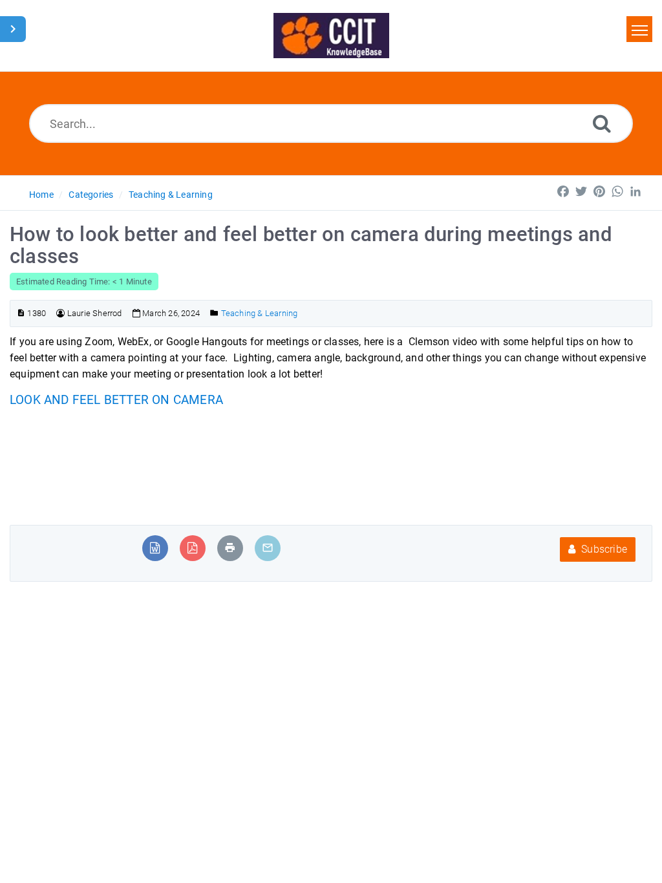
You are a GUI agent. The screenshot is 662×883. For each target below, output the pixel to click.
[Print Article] (230, 548)
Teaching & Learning (171, 194)
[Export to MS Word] (155, 548)
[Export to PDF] (192, 548)
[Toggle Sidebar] (13, 29)
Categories (91, 194)
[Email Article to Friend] (267, 548)
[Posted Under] (214, 313)
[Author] (60, 313)
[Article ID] (21, 313)
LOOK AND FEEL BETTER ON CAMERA (116, 400)
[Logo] (331, 35)
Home (41, 194)
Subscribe (603, 549)
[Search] (602, 123)
